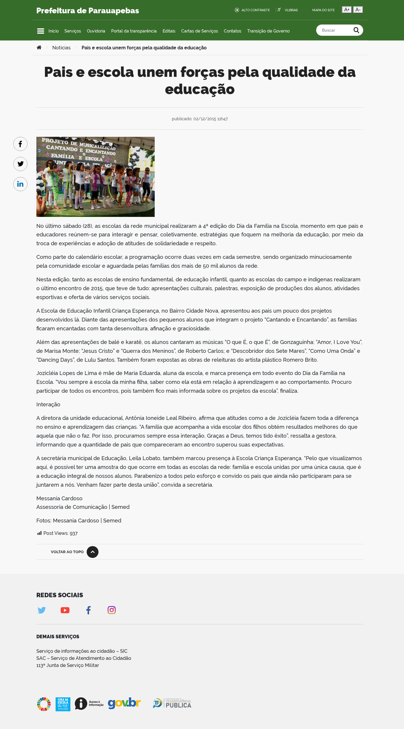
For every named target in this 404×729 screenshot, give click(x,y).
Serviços (72, 31)
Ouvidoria (96, 31)
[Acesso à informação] (89, 703)
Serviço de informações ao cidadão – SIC (81, 651)
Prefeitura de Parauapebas (87, 10)
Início (54, 31)
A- (358, 9)
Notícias (61, 48)
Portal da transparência (134, 31)
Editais (169, 31)
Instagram (111, 610)
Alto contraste (256, 10)
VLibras (291, 10)
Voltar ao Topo (67, 552)
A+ (347, 9)
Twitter (41, 610)
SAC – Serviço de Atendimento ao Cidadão (83, 658)
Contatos (232, 31)
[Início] (39, 47)
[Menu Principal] (40, 31)
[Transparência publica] (172, 704)
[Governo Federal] (130, 703)
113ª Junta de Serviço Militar (67, 665)
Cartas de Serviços (199, 31)
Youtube (65, 610)
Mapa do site (323, 10)
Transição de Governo (268, 31)
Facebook (88, 610)
